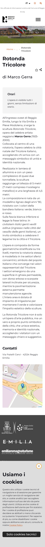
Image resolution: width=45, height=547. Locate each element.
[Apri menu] (38, 19)
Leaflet (40, 407)
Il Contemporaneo (17, 49)
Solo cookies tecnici (21, 534)
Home (9, 49)
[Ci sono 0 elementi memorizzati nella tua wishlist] (35, 3)
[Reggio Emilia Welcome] (9, 19)
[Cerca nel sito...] (40, 3)
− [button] (6, 371)
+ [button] (6, 367)
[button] (28, 3)
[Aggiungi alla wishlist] (36, 69)
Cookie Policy (15, 525)
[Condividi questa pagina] (40, 69)
